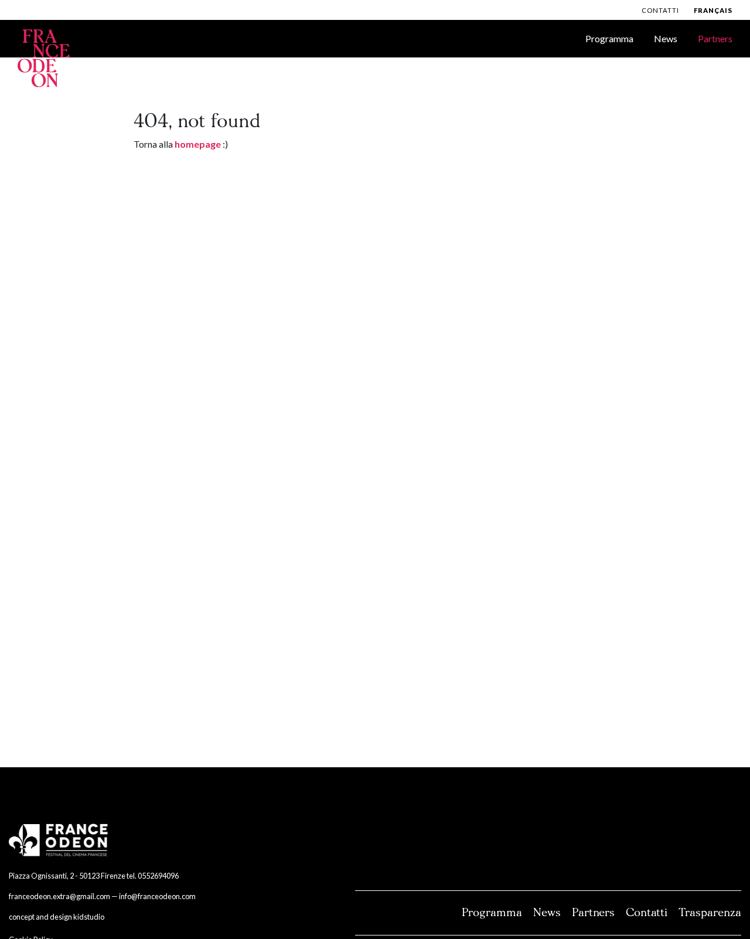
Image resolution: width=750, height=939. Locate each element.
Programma (609, 38)
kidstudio (88, 916)
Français (713, 10)
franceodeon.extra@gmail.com (59, 896)
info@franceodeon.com (157, 896)
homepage (198, 143)
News (665, 38)
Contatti (660, 10)
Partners (715, 38)
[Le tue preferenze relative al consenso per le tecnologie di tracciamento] (729, 918)
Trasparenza (710, 912)
